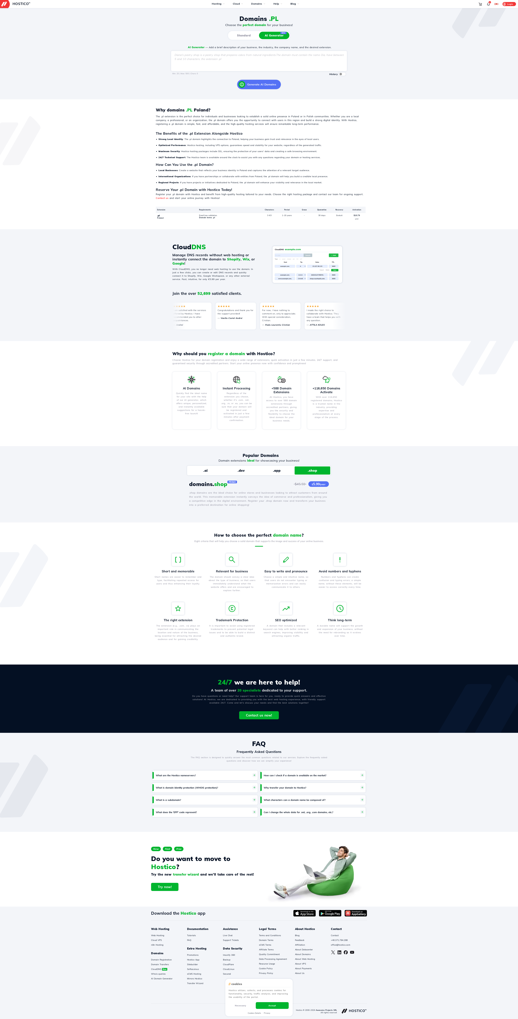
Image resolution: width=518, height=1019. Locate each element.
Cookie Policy (266, 968)
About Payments (303, 968)
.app (277, 470)
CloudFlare (228, 964)
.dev (241, 470)
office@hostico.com (340, 945)
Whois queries (158, 974)
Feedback (299, 940)
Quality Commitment (269, 954)
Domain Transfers (160, 964)
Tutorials (191, 935)
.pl (158, 215)
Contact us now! (259, 715)
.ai (205, 470)
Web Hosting (157, 935)
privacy (267, 1013)
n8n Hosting (157, 945)
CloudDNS (159, 969)
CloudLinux (228, 969)
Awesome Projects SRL (326, 1010)
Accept (272, 1005)
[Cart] (480, 4)
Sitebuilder (192, 964)
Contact (335, 935)
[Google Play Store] (330, 915)
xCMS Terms (265, 945)
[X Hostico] (333, 953)
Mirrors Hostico (194, 978)
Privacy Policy (266, 973)
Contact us (162, 198)
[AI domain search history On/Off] (342, 74)
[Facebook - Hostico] (346, 953)
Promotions (193, 955)
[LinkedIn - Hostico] (339, 953)
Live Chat (228, 935)
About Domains (303, 954)
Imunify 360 (229, 955)
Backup (226, 959)
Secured (227, 974)
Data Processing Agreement (273, 959)
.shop (312, 470)
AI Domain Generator (162, 978)
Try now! (165, 887)
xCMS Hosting (194, 974)
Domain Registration (161, 959)
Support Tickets (231, 940)
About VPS (300, 963)
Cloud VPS (156, 940)
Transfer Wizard (195, 983)
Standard (244, 35)
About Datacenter (304, 949)
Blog (297, 935)
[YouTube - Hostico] (352, 953)
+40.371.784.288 (339, 940)
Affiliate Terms (266, 949)
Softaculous (193, 969)
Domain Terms (266, 940)
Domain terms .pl (207, 217)
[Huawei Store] (356, 915)
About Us (299, 973)
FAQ (189, 940)
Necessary (240, 1005)
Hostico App (193, 959)
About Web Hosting (305, 959)
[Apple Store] (304, 915)
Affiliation (300, 945)
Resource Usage (267, 963)
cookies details (254, 1013)
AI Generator (275, 34)
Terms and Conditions (270, 935)
